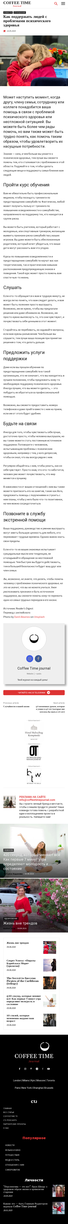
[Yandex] (43, 1069)
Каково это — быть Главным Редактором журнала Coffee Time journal (25, 1205)
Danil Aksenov (22, 616)
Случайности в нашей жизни (16, 706)
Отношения (19, 12)
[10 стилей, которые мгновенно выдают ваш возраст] (49, 1020)
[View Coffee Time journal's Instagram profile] (29, 658)
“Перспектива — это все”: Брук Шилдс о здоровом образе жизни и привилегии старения (25, 1189)
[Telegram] (37, 1069)
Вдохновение (10, 919)
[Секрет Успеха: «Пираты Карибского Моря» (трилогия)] (49, 965)
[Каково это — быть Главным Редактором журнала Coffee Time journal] (58, 1208)
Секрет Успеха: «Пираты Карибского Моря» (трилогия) (21, 963)
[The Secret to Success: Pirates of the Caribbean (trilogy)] (49, 982)
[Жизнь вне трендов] (34, 906)
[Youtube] (48, 1069)
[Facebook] (19, 1069)
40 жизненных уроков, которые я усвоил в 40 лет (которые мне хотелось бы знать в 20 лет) (50, 709)
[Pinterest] (31, 1069)
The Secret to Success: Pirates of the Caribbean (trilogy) (23, 981)
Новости (8, 12)
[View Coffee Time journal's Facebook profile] (38, 658)
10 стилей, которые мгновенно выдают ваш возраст (20, 1018)
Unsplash (39, 616)
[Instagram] (25, 1069)
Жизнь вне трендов (18, 942)
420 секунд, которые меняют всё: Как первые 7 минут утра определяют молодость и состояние (24, 1000)
